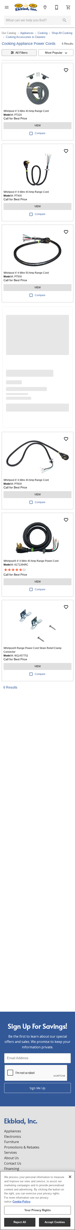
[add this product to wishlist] (66, 70)
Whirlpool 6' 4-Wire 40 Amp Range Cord (26, 480)
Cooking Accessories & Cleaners (25, 37)
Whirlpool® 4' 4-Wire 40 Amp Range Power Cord (31, 560)
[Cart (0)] (68, 7)
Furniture (11, 1141)
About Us (11, 1158)
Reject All (20, 1222)
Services (10, 1152)
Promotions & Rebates (21, 1147)
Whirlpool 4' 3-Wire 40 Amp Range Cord (26, 111)
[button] (7, 7)
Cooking (43, 33)
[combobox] (55, 52)
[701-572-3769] (57, 7)
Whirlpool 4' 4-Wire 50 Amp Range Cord (26, 272)
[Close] (70, 1176)
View (37, 125)
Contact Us (12, 1163)
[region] (37, 1200)
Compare (40, 133)
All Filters (21, 52)
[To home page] (26, 7)
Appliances (27, 33)
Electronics (12, 1136)
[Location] (45, 7)
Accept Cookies (55, 1222)
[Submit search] (64, 20)
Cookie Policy (21, 1201)
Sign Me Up (37, 1088)
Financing (11, 1168)
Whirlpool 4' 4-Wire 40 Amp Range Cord (26, 191)
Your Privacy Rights (37, 1210)
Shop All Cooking (62, 33)
